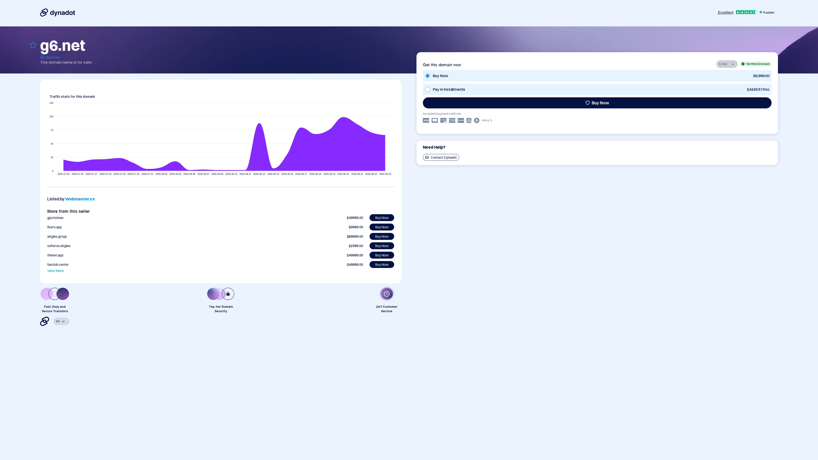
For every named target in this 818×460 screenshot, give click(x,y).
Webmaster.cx (80, 198)
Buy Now (600, 102)
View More (55, 271)
